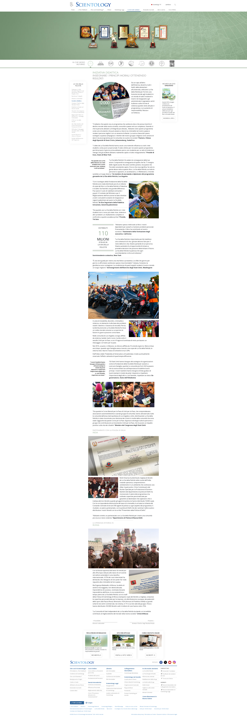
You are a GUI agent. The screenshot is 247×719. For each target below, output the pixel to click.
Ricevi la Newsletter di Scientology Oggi (168, 690)
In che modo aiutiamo (134, 10)
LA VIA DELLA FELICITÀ (78, 85)
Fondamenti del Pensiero (95, 678)
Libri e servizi (161, 10)
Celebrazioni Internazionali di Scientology (114, 689)
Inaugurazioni (110, 686)
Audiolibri (109, 674)
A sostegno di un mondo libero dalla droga (126, 708)
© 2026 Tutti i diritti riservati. (87, 714)
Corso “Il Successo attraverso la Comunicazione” (93, 695)
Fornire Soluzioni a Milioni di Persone (76, 135)
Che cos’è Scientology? (97, 10)
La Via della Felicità (148, 671)
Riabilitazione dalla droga (150, 679)
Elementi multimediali (98, 623)
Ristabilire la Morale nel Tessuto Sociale (77, 107)
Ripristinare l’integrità (77, 96)
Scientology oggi (119, 10)
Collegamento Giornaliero (129, 670)
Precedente (97, 621)
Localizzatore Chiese (130, 679)
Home (72, 10)
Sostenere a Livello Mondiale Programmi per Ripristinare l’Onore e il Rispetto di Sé (78, 92)
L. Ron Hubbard (82, 10)
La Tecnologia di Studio (149, 674)
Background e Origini (76, 679)
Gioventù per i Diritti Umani (161, 708)
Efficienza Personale (94, 687)
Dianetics (83, 706)
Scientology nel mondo (132, 677)
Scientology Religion (107, 706)
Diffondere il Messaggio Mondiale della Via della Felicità (78, 130)
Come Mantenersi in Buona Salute (150, 698)
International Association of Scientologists (81, 708)
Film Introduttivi (110, 679)
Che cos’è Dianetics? (76, 676)
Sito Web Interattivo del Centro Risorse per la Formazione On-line (77, 125)
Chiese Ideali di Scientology (132, 682)
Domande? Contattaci (168, 671)
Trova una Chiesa (167, 678)
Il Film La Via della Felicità (76, 120)
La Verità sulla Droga (148, 682)
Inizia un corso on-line (131, 706)
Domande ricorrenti (148, 10)
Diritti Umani (146, 685)
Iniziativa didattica (76, 101)
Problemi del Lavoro (94, 675)
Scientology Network (93, 706)
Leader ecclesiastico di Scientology (112, 694)
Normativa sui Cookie (150, 714)
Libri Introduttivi (110, 671)
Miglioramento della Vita (95, 690)
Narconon (109, 708)
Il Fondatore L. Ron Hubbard (78, 671)
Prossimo (151, 621)
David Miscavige (119, 706)
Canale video (73, 690)
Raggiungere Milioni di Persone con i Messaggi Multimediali (78, 116)
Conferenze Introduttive (113, 676)
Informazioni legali (172, 714)
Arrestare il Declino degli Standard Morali (143, 623)
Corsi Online (172, 10)
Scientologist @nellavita (131, 673)
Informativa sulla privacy (137, 714)
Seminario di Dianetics (94, 685)
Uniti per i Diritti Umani (146, 708)
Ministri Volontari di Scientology (148, 706)
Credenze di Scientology (77, 674)
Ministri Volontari (147, 692)
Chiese (109, 10)
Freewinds (127, 690)
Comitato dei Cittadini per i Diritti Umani (80, 711)
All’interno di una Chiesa (77, 685)
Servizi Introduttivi (94, 682)
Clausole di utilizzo (161, 714)
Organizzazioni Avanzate (131, 685)
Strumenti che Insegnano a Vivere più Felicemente (78, 111)
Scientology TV (157, 4)
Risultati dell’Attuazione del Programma (77, 139)
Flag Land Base (128, 688)
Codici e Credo (74, 682)
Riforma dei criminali (148, 676)
